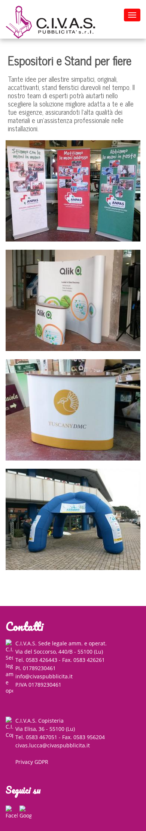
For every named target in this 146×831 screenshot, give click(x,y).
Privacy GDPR (31, 761)
